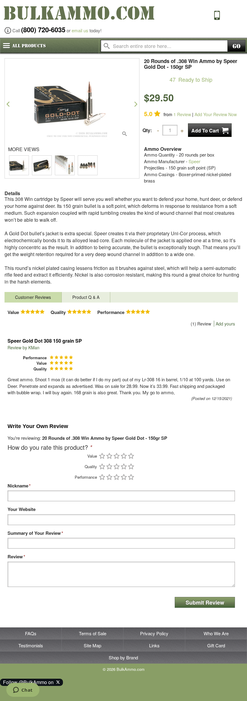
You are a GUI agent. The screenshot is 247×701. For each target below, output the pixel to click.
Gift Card (216, 645)
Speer (194, 161)
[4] (123, 456)
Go (236, 46)
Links (154, 645)
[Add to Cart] (210, 130)
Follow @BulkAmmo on (29, 682)
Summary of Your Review (34, 533)
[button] (8, 104)
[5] (131, 456)
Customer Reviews (33, 297)
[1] (102, 456)
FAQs (30, 633)
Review (182, 114)
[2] (109, 456)
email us (80, 30)
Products (29, 46)
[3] (116, 456)
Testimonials (30, 645)
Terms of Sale (92, 633)
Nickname (18, 486)
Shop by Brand (123, 657)
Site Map (92, 645)
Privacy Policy (154, 633)
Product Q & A (85, 297)
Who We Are (216, 633)
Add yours (225, 324)
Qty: (147, 130)
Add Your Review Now (216, 114)
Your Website (22, 509)
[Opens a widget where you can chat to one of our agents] (22, 690)
